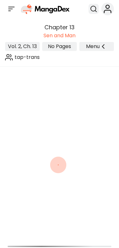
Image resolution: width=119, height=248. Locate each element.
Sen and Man (59, 35)
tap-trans (27, 57)
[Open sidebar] (11, 9)
